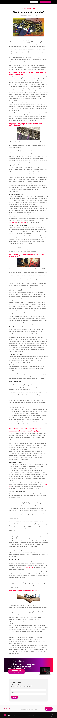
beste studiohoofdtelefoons (26, 567)
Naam (12, 688)
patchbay (35, 322)
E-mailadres (13, 692)
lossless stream (23, 222)
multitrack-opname (13, 222)
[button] (17, 2)
